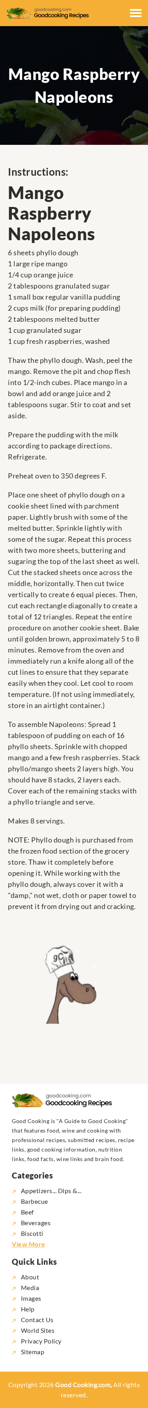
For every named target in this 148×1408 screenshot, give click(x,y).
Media (29, 1287)
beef (27, 1212)
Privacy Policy (40, 1341)
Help (27, 1309)
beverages (36, 1222)
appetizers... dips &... (51, 1190)
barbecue (34, 1201)
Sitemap (31, 1351)
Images (30, 1298)
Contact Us (36, 1319)
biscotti (32, 1233)
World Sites (36, 1330)
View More (28, 1244)
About (29, 1277)
